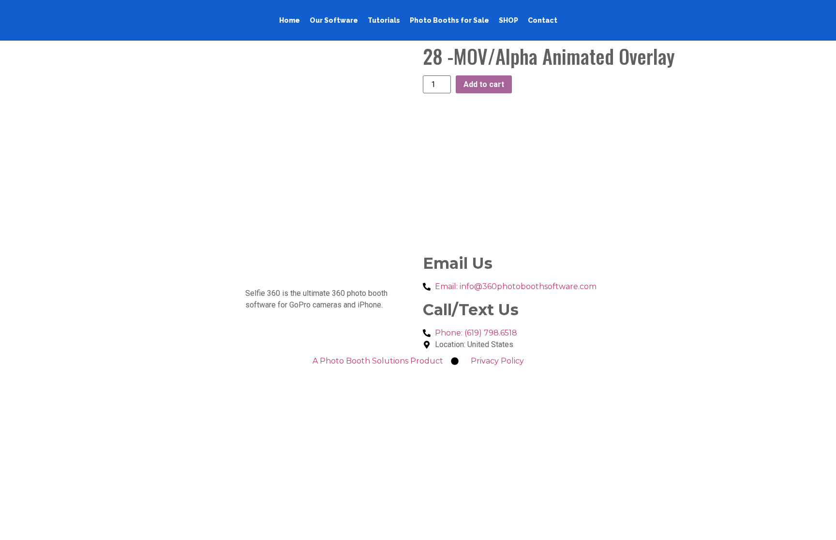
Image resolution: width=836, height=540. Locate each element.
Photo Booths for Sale (449, 20)
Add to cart (483, 84)
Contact (542, 20)
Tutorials (384, 20)
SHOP (508, 20)
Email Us (458, 263)
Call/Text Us (471, 309)
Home (289, 20)
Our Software (334, 20)
